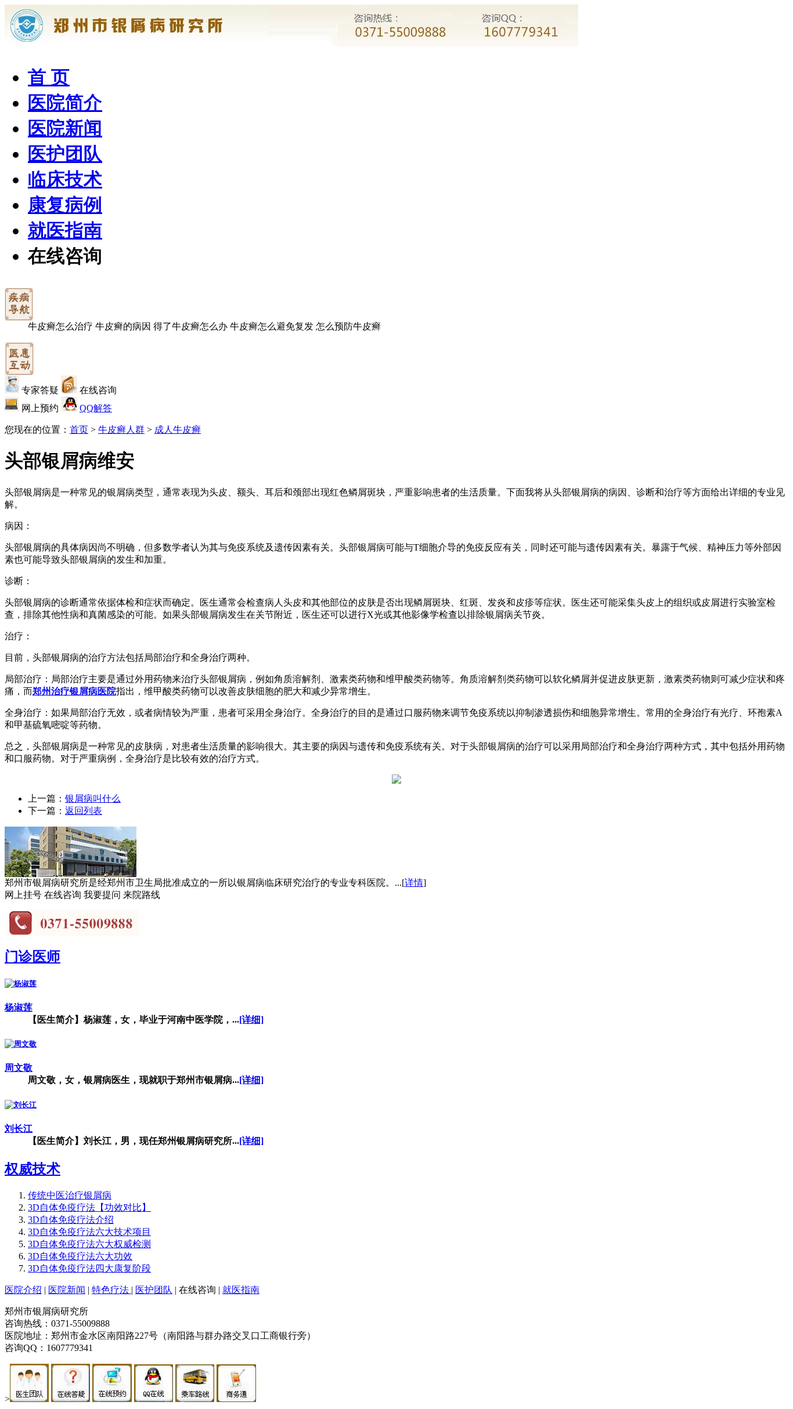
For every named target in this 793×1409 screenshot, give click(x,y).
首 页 (49, 77)
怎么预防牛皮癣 (348, 326)
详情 (414, 883)
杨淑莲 (19, 1007)
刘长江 (19, 1128)
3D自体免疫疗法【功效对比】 (89, 1207)
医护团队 (65, 153)
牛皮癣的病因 (123, 326)
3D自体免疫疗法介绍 (71, 1220)
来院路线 (141, 895)
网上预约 (40, 408)
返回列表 (83, 811)
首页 (79, 429)
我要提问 (102, 895)
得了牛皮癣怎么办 (190, 326)
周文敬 (19, 1068)
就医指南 (65, 230)
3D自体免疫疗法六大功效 (80, 1256)
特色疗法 (111, 1290)
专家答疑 (40, 390)
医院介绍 (23, 1290)
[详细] (251, 1019)
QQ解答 (96, 408)
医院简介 (65, 102)
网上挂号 (23, 895)
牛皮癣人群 (121, 429)
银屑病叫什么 (93, 798)
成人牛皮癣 (177, 429)
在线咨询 (65, 255)
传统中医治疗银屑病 (69, 1195)
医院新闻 (65, 128)
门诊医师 (32, 956)
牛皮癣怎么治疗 (60, 326)
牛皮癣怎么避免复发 (271, 326)
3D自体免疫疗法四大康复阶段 (89, 1268)
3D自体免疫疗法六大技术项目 (89, 1232)
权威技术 (32, 1168)
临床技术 (65, 179)
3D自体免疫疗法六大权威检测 (89, 1244)
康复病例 (65, 204)
